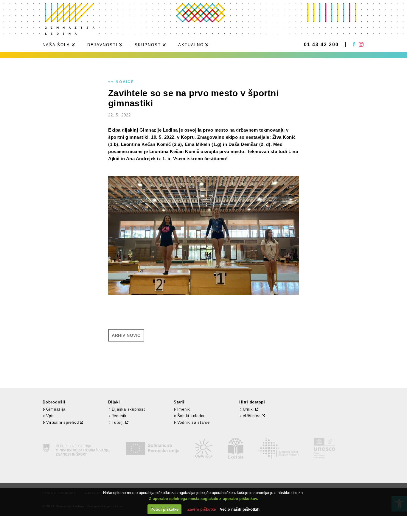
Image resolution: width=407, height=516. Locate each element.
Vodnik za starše (193, 422)
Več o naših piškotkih (240, 509)
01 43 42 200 (321, 44)
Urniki (248, 409)
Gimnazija (55, 409)
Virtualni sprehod (62, 422)
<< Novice (121, 82)
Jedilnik (119, 416)
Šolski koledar (191, 416)
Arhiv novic (126, 335)
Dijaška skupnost (128, 409)
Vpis (50, 416)
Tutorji (118, 422)
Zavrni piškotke (201, 509)
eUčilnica (252, 416)
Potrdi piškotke (164, 509)
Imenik (183, 409)
